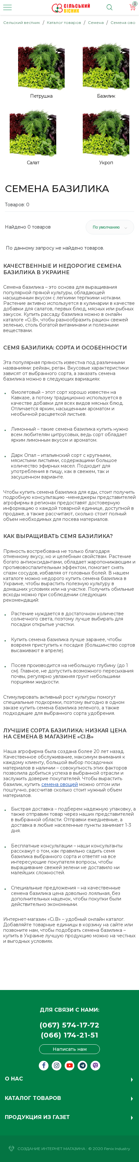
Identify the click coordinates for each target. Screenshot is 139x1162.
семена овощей (59, 784)
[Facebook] (43, 1066)
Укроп (106, 163)
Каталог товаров (64, 22)
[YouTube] (69, 1066)
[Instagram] (56, 1066)
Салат (33, 163)
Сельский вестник (21, 22)
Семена (96, 22)
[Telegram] (82, 1066)
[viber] (95, 1066)
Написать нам (70, 1049)
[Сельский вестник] (71, 8)
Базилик (106, 96)
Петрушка (41, 96)
